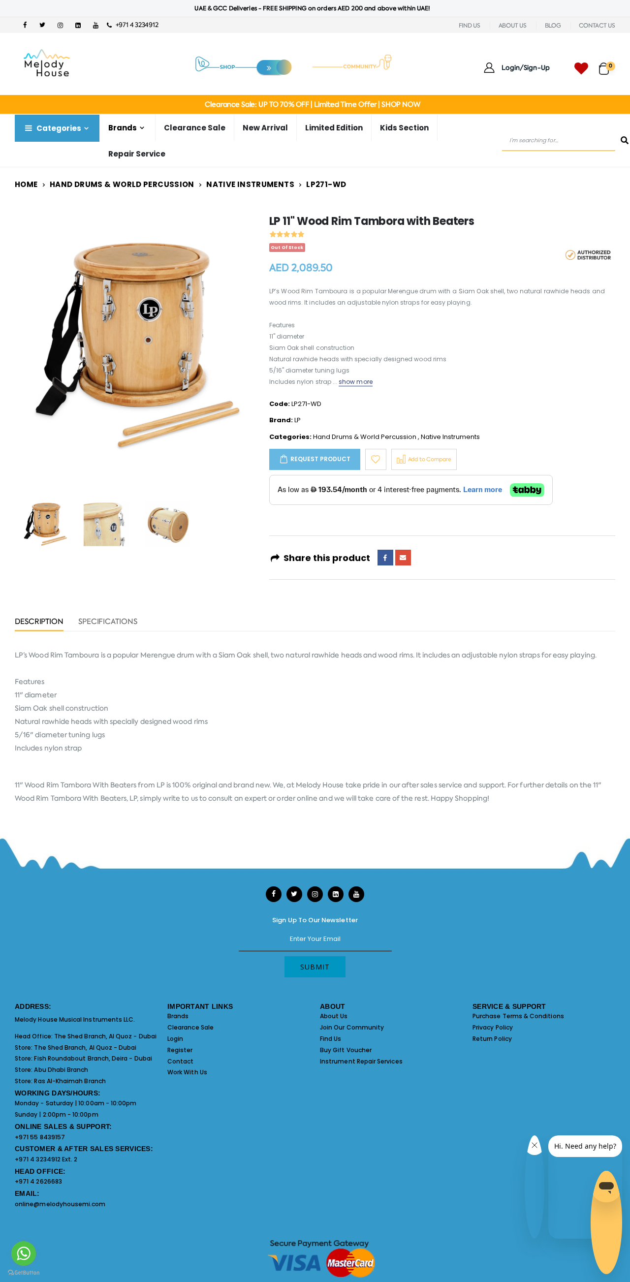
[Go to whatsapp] (23, 1253)
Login (175, 1038)
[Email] (403, 557)
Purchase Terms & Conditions (518, 1016)
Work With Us (187, 1072)
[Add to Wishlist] (375, 459)
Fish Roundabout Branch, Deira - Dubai (93, 1058)
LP (297, 420)
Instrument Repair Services (361, 1061)
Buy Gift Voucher (346, 1050)
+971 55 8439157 (40, 1137)
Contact (180, 1061)
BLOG (553, 26)
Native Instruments (250, 184)
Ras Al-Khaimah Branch (69, 1081)
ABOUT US (513, 26)
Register (180, 1050)
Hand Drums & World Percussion (122, 184)
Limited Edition (334, 128)
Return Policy (492, 1038)
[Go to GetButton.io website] (23, 1272)
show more (356, 381)
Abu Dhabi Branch (61, 1069)
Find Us (330, 1038)
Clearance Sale (194, 128)
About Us (334, 1016)
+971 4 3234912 (134, 25)
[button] (607, 64)
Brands (178, 1016)
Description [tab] (39, 622)
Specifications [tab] (107, 622)
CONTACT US (597, 26)
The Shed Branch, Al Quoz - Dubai (105, 1036)
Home (26, 184)
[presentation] (30, 346)
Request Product (320, 459)
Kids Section (404, 128)
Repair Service (136, 154)
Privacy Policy (492, 1027)
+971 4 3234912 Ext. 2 (46, 1159)
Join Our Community (352, 1027)
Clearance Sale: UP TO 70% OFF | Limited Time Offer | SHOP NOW (312, 104)
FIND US (469, 26)
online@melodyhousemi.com (60, 1204)
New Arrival (265, 128)
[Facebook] (385, 557)
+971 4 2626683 (38, 1181)
